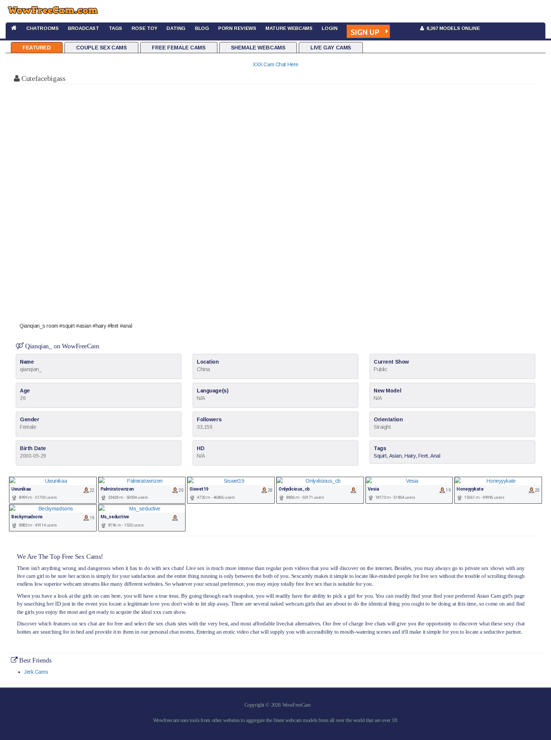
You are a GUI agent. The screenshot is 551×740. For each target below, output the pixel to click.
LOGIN (329, 28)
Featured (36, 48)
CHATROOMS (42, 28)
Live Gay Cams (330, 48)
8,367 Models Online (452, 28)
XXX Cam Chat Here (275, 64)
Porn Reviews (237, 28)
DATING (175, 28)
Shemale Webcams (258, 48)
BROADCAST (83, 28)
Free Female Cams (178, 48)
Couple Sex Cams (101, 48)
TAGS (115, 28)
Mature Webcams (288, 28)
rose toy (144, 28)
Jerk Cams (36, 672)
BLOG (202, 28)
